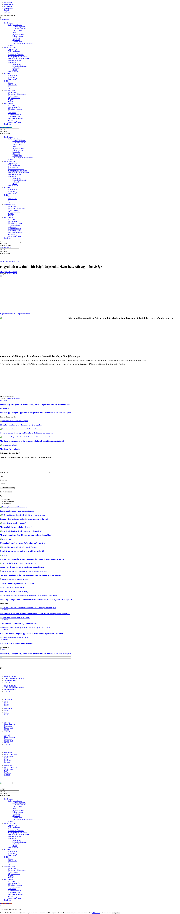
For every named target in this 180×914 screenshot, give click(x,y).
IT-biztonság (12, 62)
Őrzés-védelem (13, 96)
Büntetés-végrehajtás (19, 27)
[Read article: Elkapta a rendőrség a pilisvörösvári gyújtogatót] (90, 421)
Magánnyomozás (14, 98)
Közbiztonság (8, 103)
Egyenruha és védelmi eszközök (18, 58)
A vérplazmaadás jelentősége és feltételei (17, 583)
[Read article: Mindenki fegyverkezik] (90, 445)
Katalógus (7, 124)
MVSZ (6, 701)
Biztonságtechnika (10, 47)
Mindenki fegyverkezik (10, 449)
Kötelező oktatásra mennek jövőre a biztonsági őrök (22, 551)
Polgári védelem (17, 36)
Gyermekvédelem (14, 111)
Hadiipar (7, 73)
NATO (10, 86)
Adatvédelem (8, 2)
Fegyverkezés (12, 79)
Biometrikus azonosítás (16, 55)
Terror (10, 88)
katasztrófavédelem (12, 398)
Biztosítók (11, 105)
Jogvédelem (12, 113)
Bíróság (16, 261)
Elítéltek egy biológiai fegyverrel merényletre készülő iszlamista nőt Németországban (35, 653)
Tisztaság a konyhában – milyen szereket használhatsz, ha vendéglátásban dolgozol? (36, 599)
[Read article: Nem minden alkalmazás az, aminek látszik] (90, 618)
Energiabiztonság (14, 107)
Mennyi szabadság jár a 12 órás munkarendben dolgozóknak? (27, 535)
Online (14, 70)
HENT (6, 705)
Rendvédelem (8, 23)
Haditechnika (12, 75)
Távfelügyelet (12, 49)
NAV (14, 32)
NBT (6, 703)
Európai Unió (12, 85)
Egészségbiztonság (14, 60)
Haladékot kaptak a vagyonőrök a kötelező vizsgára (22, 543)
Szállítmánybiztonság (15, 116)
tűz (19, 398)
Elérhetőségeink (9, 4)
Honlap (2, 484)
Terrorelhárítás (17, 42)
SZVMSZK (8, 699)
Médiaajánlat (8, 8)
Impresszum (8, 6)
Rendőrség (16, 38)
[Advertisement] (90, 381)
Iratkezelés (15, 68)
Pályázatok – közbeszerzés (17, 94)
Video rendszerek (14, 51)
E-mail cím (3, 480)
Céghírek (11, 100)
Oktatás (10, 101)
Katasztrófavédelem (19, 28)
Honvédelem (12, 77)
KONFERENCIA (6, 127)
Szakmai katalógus (10, 680)
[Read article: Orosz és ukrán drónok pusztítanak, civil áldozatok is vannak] (90, 429)
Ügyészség (16, 40)
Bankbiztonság (13, 53)
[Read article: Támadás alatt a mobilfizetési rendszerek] (90, 637)
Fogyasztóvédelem (14, 122)
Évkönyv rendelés (10, 676)
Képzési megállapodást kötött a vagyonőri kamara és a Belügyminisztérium (32, 559)
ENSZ (10, 83)
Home (2, 261)
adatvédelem (96, 913)
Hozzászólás (4, 472)
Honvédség (8, 752)
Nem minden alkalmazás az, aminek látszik (18, 623)
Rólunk (6, 10)
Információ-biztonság (19, 66)
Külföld (6, 81)
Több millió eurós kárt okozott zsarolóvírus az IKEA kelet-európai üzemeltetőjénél (35, 614)
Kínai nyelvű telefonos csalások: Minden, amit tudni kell (24, 519)
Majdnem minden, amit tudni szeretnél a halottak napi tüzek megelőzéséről (32, 441)
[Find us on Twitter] (1, 17)
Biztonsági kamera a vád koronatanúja (17, 511)
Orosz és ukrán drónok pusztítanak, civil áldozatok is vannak (26, 433)
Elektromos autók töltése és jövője (14, 591)
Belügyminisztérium (15, 25)
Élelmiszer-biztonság (15, 109)
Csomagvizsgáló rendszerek (17, 57)
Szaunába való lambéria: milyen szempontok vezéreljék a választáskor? (30, 575)
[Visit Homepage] (5, 19)
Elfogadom (116, 913)
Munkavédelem (13, 71)
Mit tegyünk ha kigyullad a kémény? (16, 527)
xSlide (15, 274)
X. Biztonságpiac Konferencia (14, 678)
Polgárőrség (12, 92)
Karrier (10, 45)
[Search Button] (20, 242)
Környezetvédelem (14, 115)
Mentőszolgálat (17, 30)
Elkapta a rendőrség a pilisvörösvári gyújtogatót (20, 425)
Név (1, 476)
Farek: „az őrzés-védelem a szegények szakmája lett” (22, 567)
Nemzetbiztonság (18, 34)
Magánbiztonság (9, 90)
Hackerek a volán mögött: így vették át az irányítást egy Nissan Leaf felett (31, 633)
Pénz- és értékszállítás (15, 118)
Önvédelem (12, 120)
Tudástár (7, 12)
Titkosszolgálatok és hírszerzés (22, 43)
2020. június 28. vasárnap (8, 272)
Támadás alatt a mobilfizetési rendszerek (17, 643)
